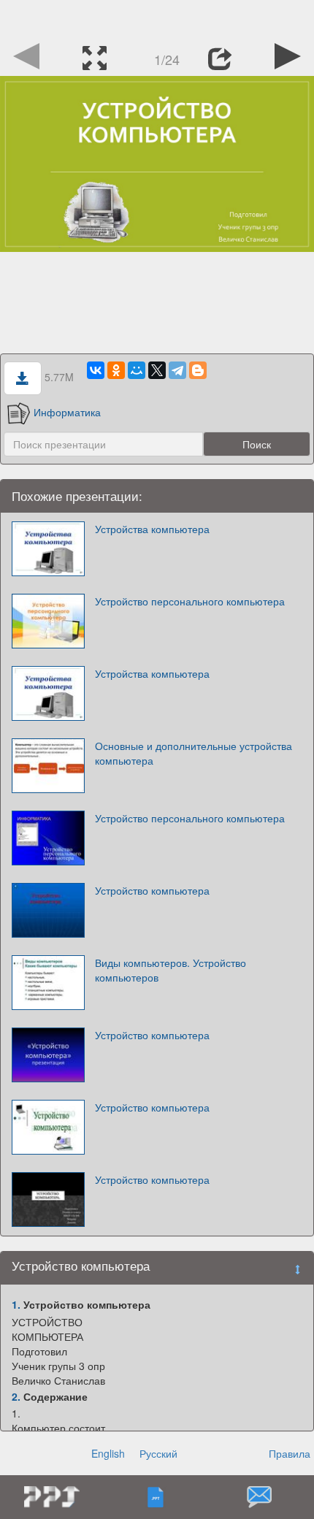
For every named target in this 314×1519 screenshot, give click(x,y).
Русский (158, 1453)
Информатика (67, 412)
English (108, 1453)
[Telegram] (177, 370)
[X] (157, 370)
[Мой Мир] (136, 370)
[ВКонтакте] (95, 370)
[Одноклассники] (116, 370)
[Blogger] (198, 370)
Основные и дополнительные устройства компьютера (193, 753)
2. (16, 1396)
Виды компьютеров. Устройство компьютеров (170, 969)
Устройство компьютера (152, 890)
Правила (289, 1453)
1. (16, 1304)
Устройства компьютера (152, 528)
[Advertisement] (157, 18)
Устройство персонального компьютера (190, 601)
